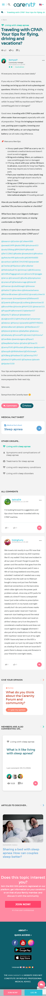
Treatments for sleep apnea (20, 461)
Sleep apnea (13, 429)
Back (5, 20)
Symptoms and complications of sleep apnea (23, 453)
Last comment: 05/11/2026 (19, 768)
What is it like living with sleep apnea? (21, 751)
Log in (34, 992)
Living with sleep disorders (20, 473)
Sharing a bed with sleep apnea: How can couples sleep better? (21, 853)
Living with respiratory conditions (23, 467)
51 (22, 783)
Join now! (23, 904)
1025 (12, 783)
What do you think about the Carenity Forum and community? (20, 697)
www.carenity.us (16, 975)
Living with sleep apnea (17, 25)
